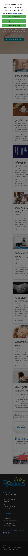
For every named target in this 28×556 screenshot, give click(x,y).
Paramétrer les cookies (14, 16)
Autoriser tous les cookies (14, 25)
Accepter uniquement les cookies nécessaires (14, 21)
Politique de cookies (17, 13)
